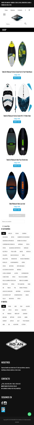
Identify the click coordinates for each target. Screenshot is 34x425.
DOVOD (19, 317)
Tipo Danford (21, 284)
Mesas (27, 295)
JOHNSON (25, 313)
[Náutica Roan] (17, 17)
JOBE (15, 306)
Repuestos (5, 284)
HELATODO (24, 310)
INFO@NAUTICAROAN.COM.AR (10, 386)
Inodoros (11, 298)
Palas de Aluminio (23, 277)
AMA (4, 324)
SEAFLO (16, 310)
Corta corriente (7, 273)
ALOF (18, 321)
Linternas (20, 244)
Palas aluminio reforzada (9, 280)
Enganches (14, 259)
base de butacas (15, 255)
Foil (15, 288)
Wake (29, 284)
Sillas (4, 298)
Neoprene (18, 291)
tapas (23, 255)
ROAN (9, 306)
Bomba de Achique (21, 241)
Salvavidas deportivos (14, 248)
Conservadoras (18, 295)
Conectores (6, 277)
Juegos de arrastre (7, 291)
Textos (27, 244)
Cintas (23, 262)
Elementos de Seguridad (23, 237)
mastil (21, 251)
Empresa (13, 10)
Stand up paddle (23, 288)
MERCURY (17, 313)
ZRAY (21, 306)
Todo (4, 233)
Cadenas (24, 233)
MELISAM (5, 317)
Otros (4, 248)
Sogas (17, 233)
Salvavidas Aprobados (8, 241)
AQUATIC (28, 306)
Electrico (5, 251)
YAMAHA (9, 313)
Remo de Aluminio (23, 280)
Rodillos (5, 262)
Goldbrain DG (21, 419)
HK (3, 313)
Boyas (12, 237)
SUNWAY (5, 321)
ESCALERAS (5, 237)
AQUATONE (15, 324)
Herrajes (26, 248)
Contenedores (24, 273)
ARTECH (12, 321)
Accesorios (27, 291)
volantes (5, 255)
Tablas (9, 288)
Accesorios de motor (8, 269)
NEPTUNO (12, 317)
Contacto (20, 10)
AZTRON (23, 324)
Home (6, 10)
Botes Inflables (20, 266)
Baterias (19, 269)
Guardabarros (14, 262)
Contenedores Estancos (9, 244)
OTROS (9, 310)
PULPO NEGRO (26, 321)
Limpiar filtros (7, 226)
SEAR (4, 310)
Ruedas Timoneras (24, 259)
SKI (3, 288)
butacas (28, 251)
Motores (11, 266)
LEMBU (25, 317)
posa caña (13, 251)
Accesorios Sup (7, 295)
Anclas (10, 233)
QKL (9, 324)
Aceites (16, 273)
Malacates (5, 259)
